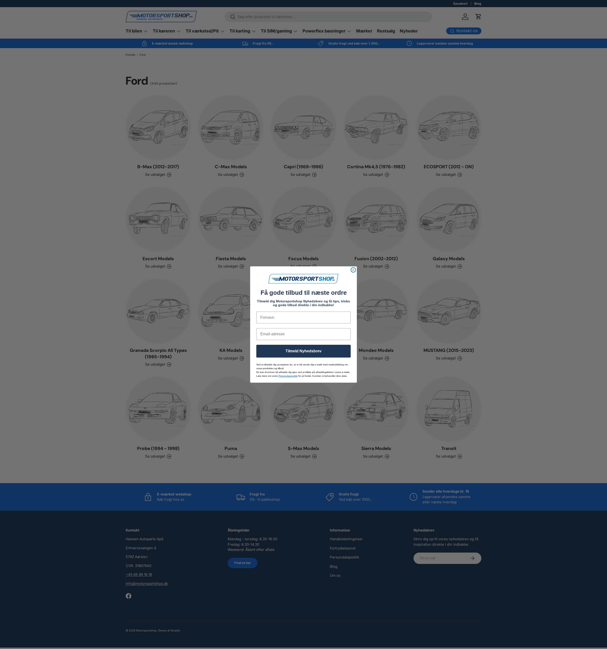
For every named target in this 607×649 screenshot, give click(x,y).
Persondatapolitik (288, 376)
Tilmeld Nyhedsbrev (303, 351)
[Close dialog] (353, 270)
